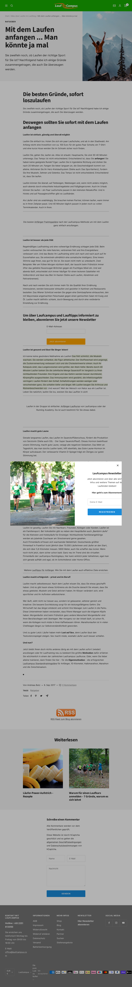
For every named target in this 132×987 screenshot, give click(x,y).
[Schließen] (118, 465)
